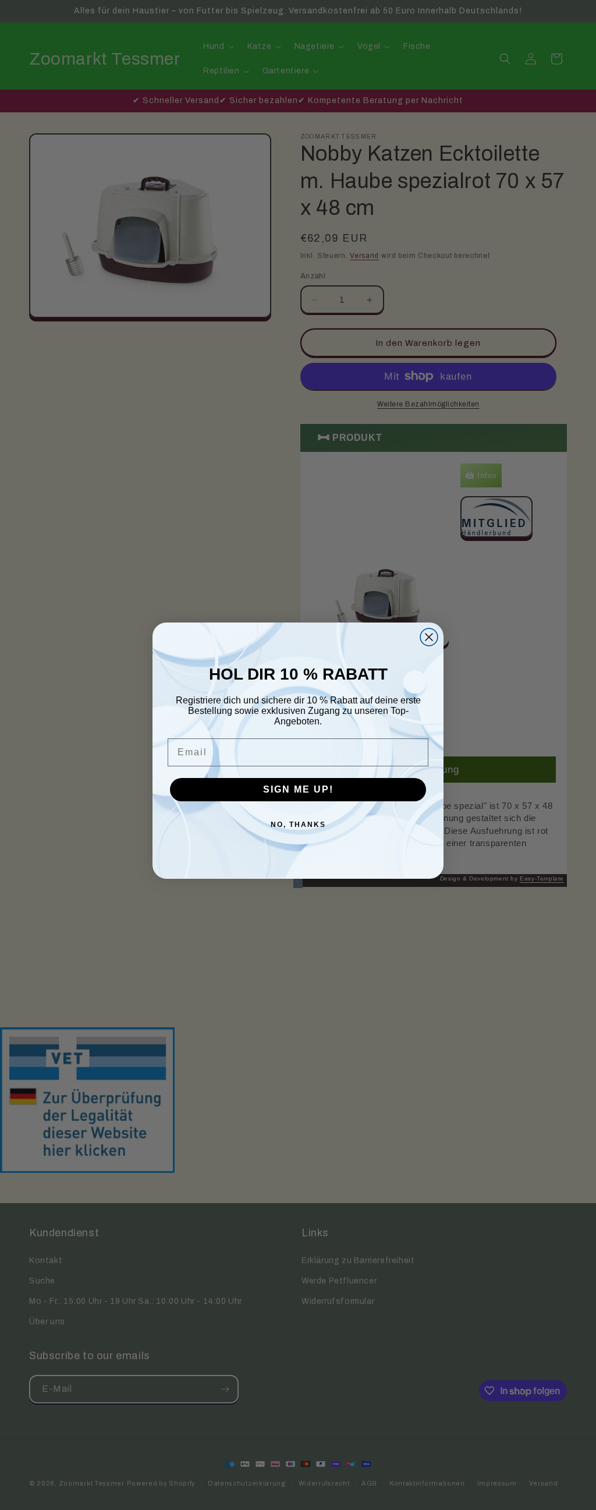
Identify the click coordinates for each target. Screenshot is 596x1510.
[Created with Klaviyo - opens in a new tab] (298, 883)
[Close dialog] (429, 637)
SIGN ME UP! (298, 789)
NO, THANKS (298, 825)
